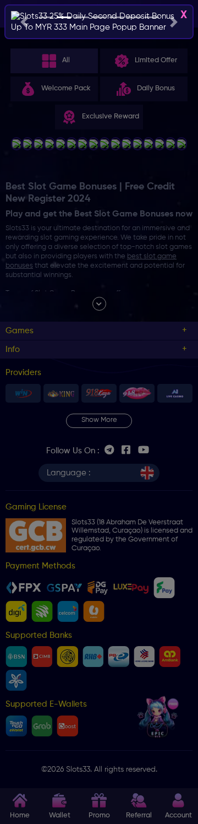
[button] (24, 21)
